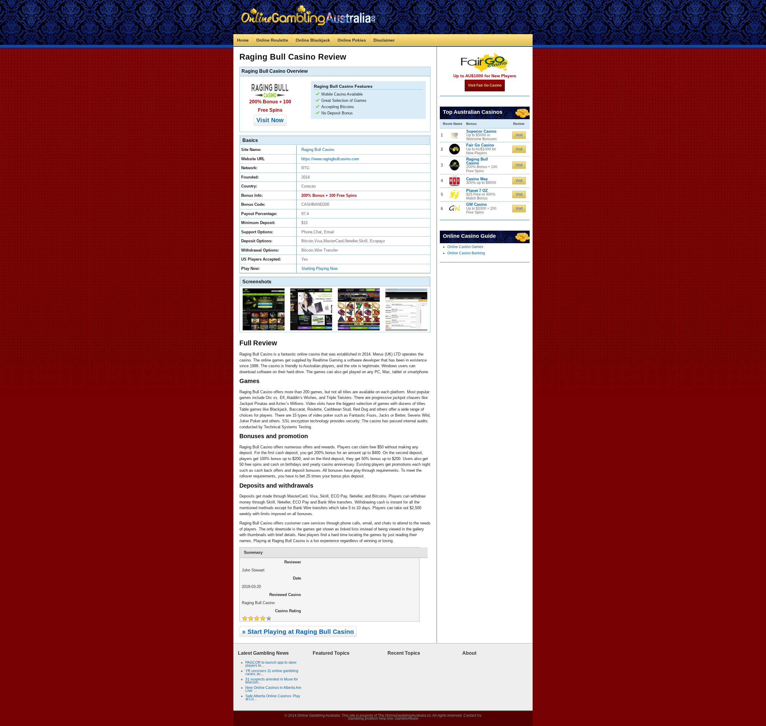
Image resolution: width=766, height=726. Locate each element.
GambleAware (406, 718)
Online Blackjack (313, 40)
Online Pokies (352, 40)
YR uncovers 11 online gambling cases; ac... (271, 672)
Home (243, 40)
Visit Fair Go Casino (484, 85)
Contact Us (472, 715)
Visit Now (270, 120)
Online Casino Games (465, 247)
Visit (519, 135)
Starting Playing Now (319, 268)
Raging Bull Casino (317, 149)
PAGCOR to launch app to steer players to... (271, 664)
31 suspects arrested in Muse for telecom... (271, 680)
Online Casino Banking (466, 253)
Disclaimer (384, 40)
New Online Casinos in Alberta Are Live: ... (273, 689)
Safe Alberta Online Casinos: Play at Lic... (272, 697)
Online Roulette (272, 40)
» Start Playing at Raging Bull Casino (298, 631)
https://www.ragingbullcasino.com (330, 159)
